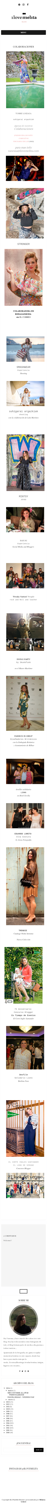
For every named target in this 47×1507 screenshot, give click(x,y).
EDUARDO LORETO (24, 834)
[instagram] (23, 4)
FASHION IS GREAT (23, 736)
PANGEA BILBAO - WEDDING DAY (21, 1397)
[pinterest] (19, 4)
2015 (8, 1421)
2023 (8, 1402)
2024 (8, 1388)
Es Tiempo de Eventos (23, 1015)
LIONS (23, 793)
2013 (8, 1425)
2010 (8, 1432)
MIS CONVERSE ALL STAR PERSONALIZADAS (18, 1394)
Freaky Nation (20, 596)
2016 (8, 1418)
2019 (8, 1411)
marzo (10, 1391)
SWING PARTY (23, 659)
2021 (8, 1407)
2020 (8, 1409)
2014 (8, 1423)
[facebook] (28, 4)
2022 (8, 1404)
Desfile (23, 1075)
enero (10, 1400)
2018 (8, 1414)
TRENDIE (23, 931)
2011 (7, 1430)
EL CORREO (25, 317)
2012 (8, 1428)
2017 (8, 1416)
